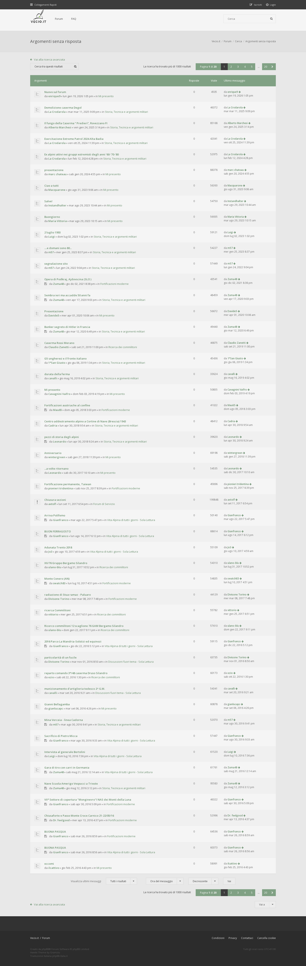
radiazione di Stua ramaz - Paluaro (67, 594)
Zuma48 (58, 284)
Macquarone (56, 190)
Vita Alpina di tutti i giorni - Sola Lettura (131, 520)
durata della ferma (57, 374)
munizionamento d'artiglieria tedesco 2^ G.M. (74, 689)
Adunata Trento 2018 (58, 547)
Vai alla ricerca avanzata (49, 59)
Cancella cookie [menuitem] (266, 938)
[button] (272, 66)
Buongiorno (52, 217)
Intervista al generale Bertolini (64, 752)
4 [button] (245, 66)
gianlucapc (55, 708)
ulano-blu (54, 567)
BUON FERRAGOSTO (57, 531)
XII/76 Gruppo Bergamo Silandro (65, 563)
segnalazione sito (56, 263)
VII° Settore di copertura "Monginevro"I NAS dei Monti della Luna (87, 799)
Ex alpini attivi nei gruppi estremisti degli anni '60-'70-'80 (81, 154)
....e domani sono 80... (58, 248)
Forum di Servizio (104, 504)
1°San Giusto (56, 363)
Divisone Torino (58, 599)
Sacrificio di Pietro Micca (60, 736)
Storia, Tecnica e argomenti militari (126, 112)
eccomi (49, 864)
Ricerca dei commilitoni (122, 347)
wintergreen (56, 457)
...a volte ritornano (56, 468)
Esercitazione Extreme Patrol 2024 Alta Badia (73, 139)
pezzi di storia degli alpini (61, 437)
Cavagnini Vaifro (59, 394)
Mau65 (57, 410)
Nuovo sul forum (55, 92)
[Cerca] (271, 19)
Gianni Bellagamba (57, 704)
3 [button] (238, 66)
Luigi (51, 236)
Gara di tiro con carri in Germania (66, 767)
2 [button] (231, 66)
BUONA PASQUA (55, 831)
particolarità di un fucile (60, 657)
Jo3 (50, 551)
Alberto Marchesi (59, 127)
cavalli (52, 378)
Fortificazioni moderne (114, 284)
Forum (59, 19)
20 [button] (265, 66)
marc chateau (57, 174)
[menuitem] (271, 4)
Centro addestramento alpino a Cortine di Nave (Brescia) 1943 (85, 421)
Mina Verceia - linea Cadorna (63, 720)
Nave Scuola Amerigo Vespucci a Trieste (71, 783)
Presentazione (53, 311)
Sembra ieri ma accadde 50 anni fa (67, 295)
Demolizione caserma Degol (63, 107)
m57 (51, 252)
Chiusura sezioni (55, 500)
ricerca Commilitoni (57, 610)
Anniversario (52, 453)
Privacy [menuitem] (233, 938)
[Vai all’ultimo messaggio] (240, 92)
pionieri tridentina (60, 488)
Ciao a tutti (51, 185)
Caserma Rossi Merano (59, 343)
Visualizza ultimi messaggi (98, 881)
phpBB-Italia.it (60, 955)
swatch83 (59, 583)
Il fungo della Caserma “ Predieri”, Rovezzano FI (75, 123)
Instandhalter (57, 205)
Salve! (48, 201)
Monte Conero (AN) (57, 578)
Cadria (52, 425)
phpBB (45, 949)
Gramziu (55, 952)
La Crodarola (57, 112)
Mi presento (106, 96)
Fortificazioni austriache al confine (67, 405)
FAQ (73, 19)
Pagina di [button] (208, 66)
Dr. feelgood (61, 820)
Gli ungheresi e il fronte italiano (65, 358)
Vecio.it (34, 938)
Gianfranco (60, 520)
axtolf (52, 504)
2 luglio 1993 (52, 232)
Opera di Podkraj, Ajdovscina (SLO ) (67, 279)
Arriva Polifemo (54, 515)
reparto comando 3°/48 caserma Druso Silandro (75, 673)
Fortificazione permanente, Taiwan (67, 484)
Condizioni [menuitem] (218, 938)
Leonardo (59, 441)
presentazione (53, 170)
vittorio (53, 614)
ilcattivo (53, 868)
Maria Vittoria (57, 221)
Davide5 (53, 315)
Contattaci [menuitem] (247, 938)
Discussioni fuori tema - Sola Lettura (131, 661)
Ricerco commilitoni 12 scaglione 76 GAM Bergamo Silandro (83, 626)
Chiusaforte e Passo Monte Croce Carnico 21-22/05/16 (79, 815)
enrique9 (54, 96)
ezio (51, 677)
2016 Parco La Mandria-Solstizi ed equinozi (72, 641)
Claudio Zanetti (58, 347)
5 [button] (252, 66)
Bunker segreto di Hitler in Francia (67, 327)
